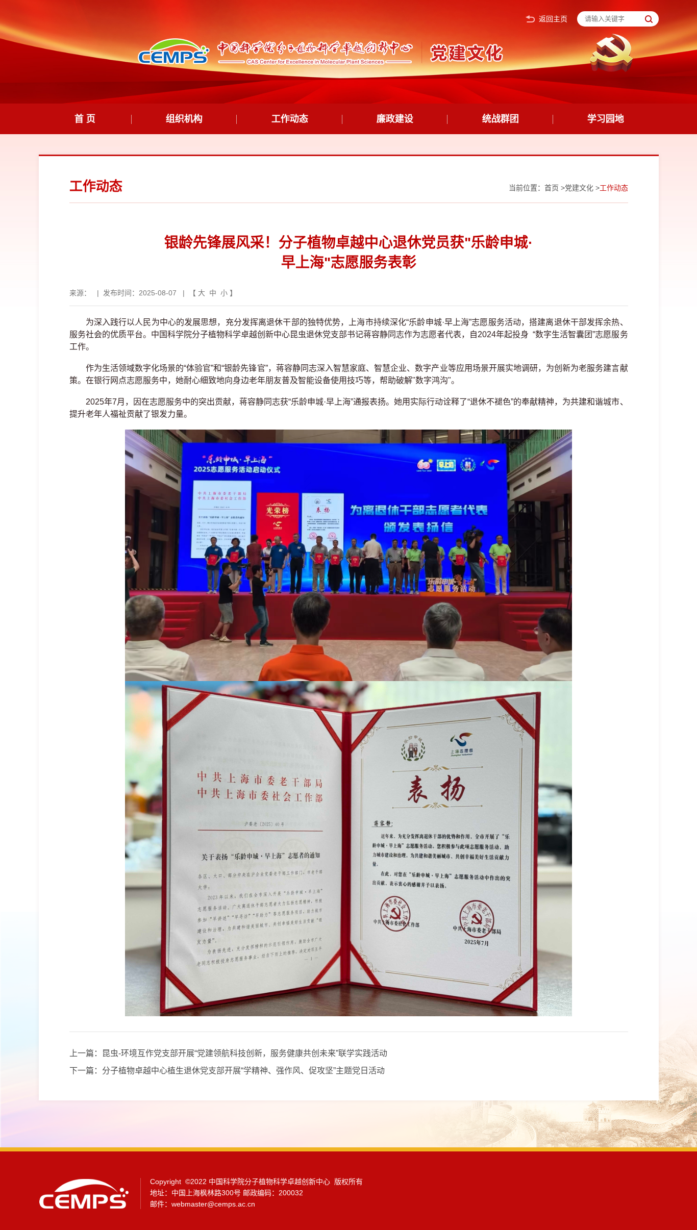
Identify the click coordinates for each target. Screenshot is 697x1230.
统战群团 (500, 119)
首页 (551, 188)
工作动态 (289, 119)
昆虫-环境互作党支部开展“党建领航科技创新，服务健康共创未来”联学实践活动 (244, 1053)
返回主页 (553, 19)
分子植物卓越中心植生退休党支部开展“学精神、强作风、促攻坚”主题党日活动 (243, 1070)
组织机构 (184, 119)
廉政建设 (395, 119)
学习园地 (605, 119)
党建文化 (579, 188)
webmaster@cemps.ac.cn (213, 1204)
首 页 (84, 119)
